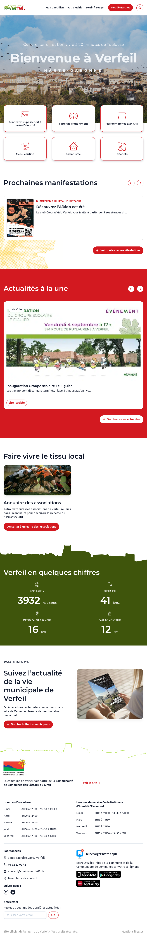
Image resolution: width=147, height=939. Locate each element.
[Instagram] (6, 892)
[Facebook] (12, 892)
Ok (53, 915)
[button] (131, 183)
